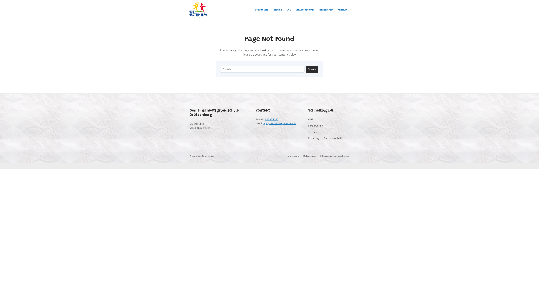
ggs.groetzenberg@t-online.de (279, 123)
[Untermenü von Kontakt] (349, 10)
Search (312, 69)
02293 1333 (271, 119)
